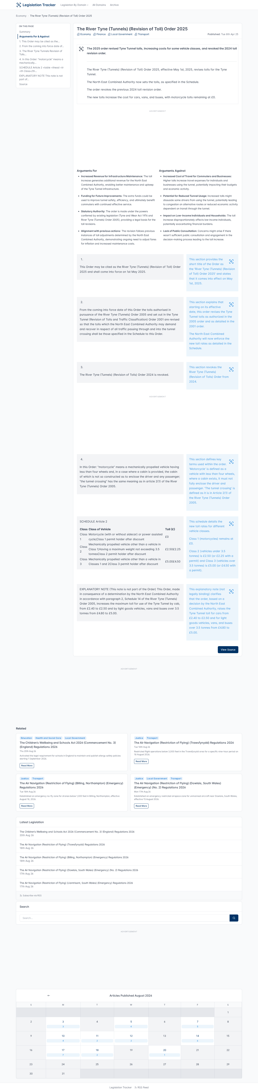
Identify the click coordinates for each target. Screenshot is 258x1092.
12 (131, 1038)
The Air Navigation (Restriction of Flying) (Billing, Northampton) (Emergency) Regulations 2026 (74, 859)
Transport (143, 34)
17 (63, 1052)
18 (97, 1052)
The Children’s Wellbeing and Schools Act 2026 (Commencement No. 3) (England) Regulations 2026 (77, 833)
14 (197, 1038)
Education (26, 738)
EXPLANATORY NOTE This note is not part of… (41, 77)
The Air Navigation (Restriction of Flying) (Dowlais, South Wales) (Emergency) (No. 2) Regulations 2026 (79, 872)
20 (164, 1052)
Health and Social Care (48, 738)
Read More (26, 765)
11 (97, 1038)
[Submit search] (234, 918)
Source (23, 84)
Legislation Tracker (121, 1087)
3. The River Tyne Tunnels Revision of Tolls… (40, 52)
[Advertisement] (157, 138)
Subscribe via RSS (32, 895)
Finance (101, 34)
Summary (24, 31)
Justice (139, 738)
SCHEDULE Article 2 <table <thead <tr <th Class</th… (41, 69)
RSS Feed (143, 1087)
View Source (228, 649)
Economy (21, 15)
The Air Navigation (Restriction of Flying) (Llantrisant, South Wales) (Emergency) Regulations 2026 (76, 884)
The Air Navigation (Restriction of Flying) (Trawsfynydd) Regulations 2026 (184, 742)
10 (63, 1038)
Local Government (121, 34)
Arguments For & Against (34, 36)
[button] (74, 4)
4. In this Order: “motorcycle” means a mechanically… (41, 61)
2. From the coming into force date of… (41, 46)
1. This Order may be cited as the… (39, 41)
